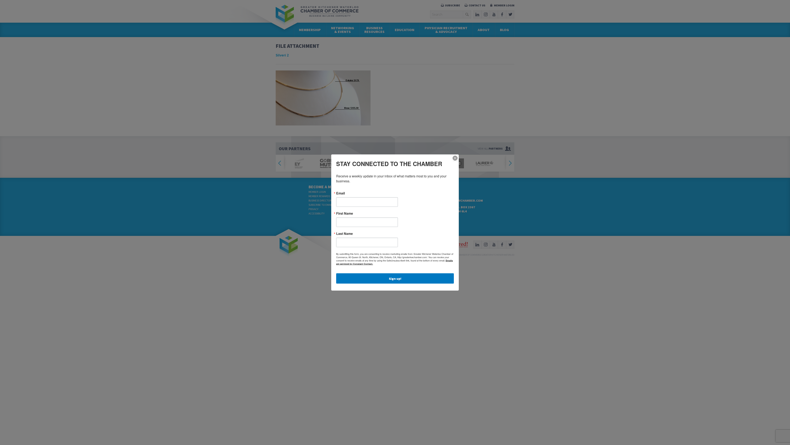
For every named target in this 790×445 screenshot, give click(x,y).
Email (340, 193)
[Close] (455, 158)
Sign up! (395, 278)
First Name (344, 213)
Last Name (344, 233)
